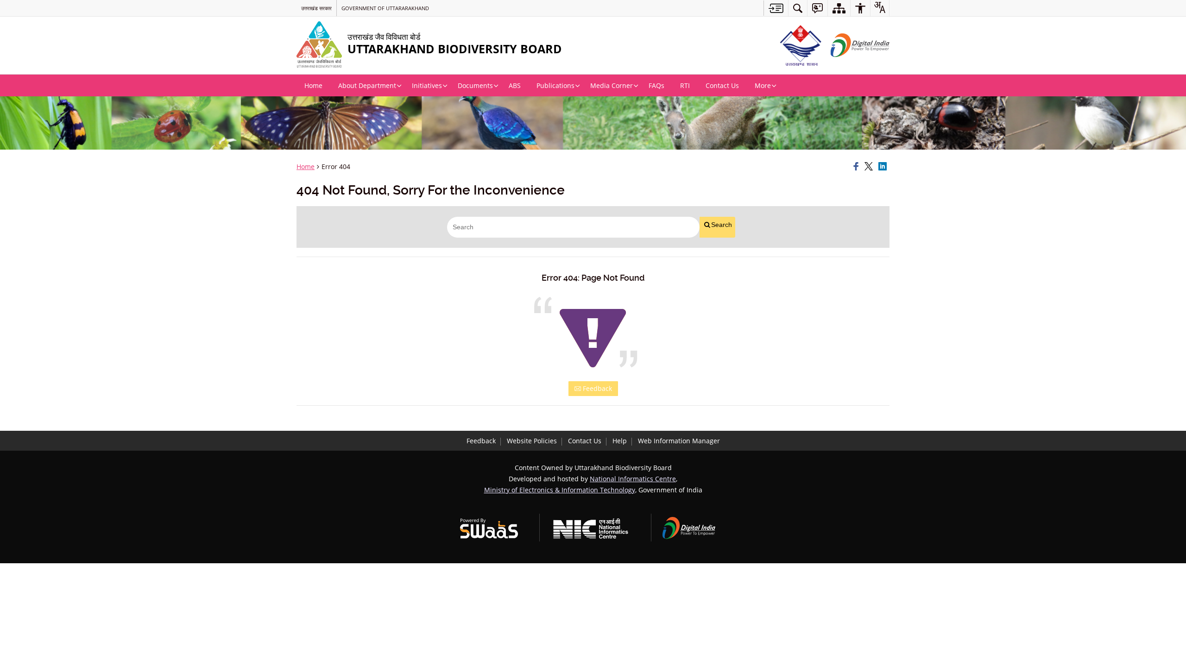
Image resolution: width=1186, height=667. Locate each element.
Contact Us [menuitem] (722, 85)
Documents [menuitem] (475, 85)
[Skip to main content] (775, 8)
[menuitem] (798, 8)
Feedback (596, 388)
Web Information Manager (679, 440)
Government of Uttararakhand (385, 8)
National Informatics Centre (633, 478)
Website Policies (532, 440)
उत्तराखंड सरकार (316, 8)
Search (721, 224)
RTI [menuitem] (685, 85)
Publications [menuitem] (555, 85)
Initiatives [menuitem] (427, 85)
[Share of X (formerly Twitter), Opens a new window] (870, 166)
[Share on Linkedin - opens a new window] (884, 166)
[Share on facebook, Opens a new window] (857, 166)
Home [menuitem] (313, 85)
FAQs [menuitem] (656, 85)
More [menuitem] (763, 85)
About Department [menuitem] (367, 85)
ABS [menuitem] (515, 85)
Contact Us (584, 440)
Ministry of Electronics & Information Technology (559, 489)
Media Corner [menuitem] (611, 85)
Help (619, 440)
